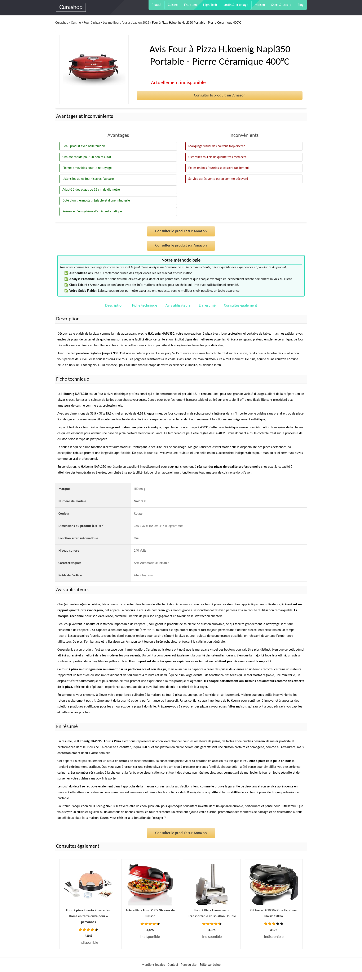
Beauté (156, 5)
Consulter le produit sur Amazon (220, 96)
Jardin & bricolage (235, 5)
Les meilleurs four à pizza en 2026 (126, 22)
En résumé (207, 306)
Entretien (190, 5)
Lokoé (217, 965)
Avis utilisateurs (177, 306)
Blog (300, 5)
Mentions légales (153, 965)
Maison (260, 5)
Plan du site (189, 965)
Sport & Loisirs (281, 5)
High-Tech (210, 5)
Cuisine (173, 5)
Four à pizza (92, 22)
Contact (173, 965)
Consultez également (240, 306)
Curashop (61, 22)
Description (114, 306)
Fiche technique (144, 306)
